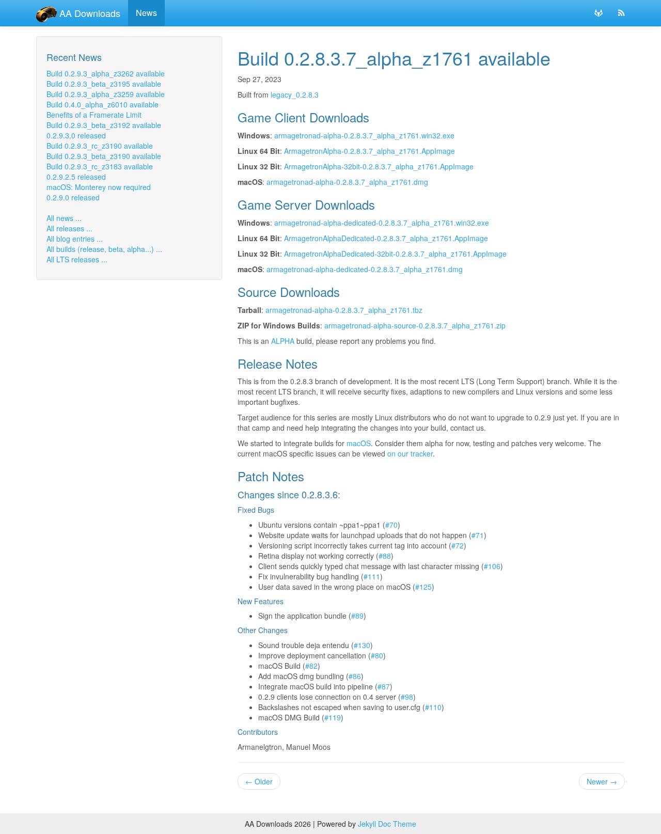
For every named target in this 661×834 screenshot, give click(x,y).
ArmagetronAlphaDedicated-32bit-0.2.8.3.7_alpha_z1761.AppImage (395, 253)
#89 (357, 615)
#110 (433, 707)
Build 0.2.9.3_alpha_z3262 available (105, 73)
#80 (377, 655)
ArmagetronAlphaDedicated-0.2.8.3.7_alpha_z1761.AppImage (386, 238)
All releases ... (69, 228)
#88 (385, 555)
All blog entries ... (74, 238)
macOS (359, 443)
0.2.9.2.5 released (76, 176)
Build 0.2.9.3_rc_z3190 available (99, 145)
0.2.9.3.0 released (76, 135)
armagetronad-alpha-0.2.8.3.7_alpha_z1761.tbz (343, 310)
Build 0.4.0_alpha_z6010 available (102, 104)
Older (259, 781)
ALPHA (282, 341)
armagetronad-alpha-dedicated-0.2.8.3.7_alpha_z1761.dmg (364, 269)
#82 (311, 665)
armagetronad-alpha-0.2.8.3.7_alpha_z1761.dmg (347, 182)
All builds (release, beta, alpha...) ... (104, 249)
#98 (407, 696)
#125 (423, 586)
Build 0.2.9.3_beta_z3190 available (103, 156)
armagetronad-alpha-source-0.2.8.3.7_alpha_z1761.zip (415, 325)
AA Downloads (88, 13)
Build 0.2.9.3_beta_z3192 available (103, 125)
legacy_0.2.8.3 (295, 94)
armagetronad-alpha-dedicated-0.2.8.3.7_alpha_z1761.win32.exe (381, 222)
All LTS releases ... (76, 259)
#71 (477, 535)
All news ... (64, 218)
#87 (383, 686)
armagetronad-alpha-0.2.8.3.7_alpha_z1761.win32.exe (364, 135)
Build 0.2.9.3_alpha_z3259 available (105, 94)
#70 (391, 525)
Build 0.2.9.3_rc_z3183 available (99, 166)
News (146, 13)
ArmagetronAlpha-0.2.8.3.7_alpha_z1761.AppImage (369, 151)
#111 (372, 576)
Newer (602, 781)
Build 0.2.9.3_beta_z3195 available (103, 83)
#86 (355, 676)
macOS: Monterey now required (98, 187)
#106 (492, 566)
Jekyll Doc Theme (387, 824)
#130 (362, 645)
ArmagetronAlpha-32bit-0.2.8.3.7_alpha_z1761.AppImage (379, 166)
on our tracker (410, 453)
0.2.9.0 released (73, 197)
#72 (457, 545)
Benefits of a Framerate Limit (93, 114)
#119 (332, 717)
